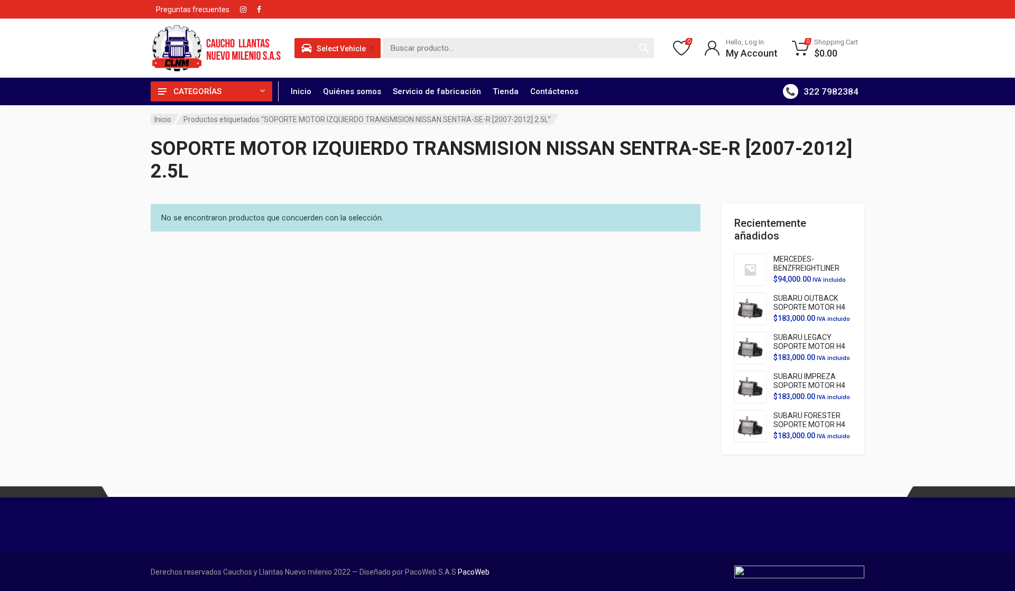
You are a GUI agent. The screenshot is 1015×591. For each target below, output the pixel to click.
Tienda (506, 91)
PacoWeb (473, 572)
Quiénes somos (352, 91)
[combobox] (518, 48)
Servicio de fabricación (437, 91)
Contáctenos (554, 91)
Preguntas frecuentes (192, 9)
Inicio (301, 91)
